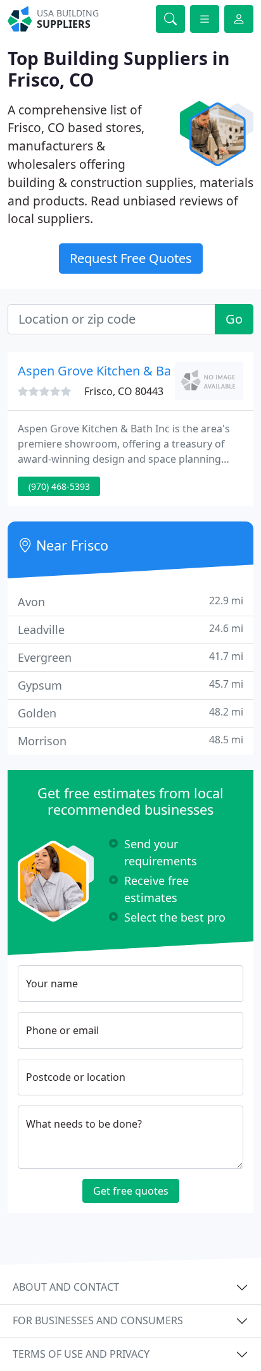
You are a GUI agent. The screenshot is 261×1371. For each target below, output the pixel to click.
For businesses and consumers (98, 1320)
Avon (130, 601)
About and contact (66, 1287)
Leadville (130, 629)
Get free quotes (131, 1191)
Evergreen (130, 657)
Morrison (130, 740)
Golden (130, 713)
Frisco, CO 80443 (123, 391)
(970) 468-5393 (59, 486)
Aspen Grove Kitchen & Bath (100, 370)
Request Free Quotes (131, 258)
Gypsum (130, 685)
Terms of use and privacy (81, 1354)
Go (234, 318)
